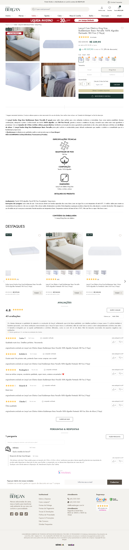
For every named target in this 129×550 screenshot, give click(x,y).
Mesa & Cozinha (75, 16)
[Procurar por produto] (33, 9)
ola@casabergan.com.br (76, 505)
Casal (90, 70)
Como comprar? (44, 502)
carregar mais (64, 419)
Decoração (105, 16)
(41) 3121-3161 (75, 499)
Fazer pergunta (114, 437)
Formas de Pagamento (46, 508)
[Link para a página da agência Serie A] (60, 545)
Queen (89, 75)
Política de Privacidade (47, 515)
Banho (91, 16)
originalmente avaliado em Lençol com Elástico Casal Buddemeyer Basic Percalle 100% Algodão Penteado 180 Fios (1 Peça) (48, 364)
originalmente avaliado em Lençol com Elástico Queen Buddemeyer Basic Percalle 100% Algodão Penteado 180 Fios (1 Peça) (48, 348)
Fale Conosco (43, 521)
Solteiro (112, 75)
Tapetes (47, 16)
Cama (59, 16)
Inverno (8, 16)
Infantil (119, 16)
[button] (73, 79)
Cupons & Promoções (46, 518)
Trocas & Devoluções (46, 512)
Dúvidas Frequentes (116, 2)
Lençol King (38, 25)
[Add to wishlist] (122, 28)
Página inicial (9, 25)
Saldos (34, 16)
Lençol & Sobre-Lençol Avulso (26, 25)
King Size (112, 70)
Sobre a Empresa (45, 499)
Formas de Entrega (45, 505)
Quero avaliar (115, 310)
